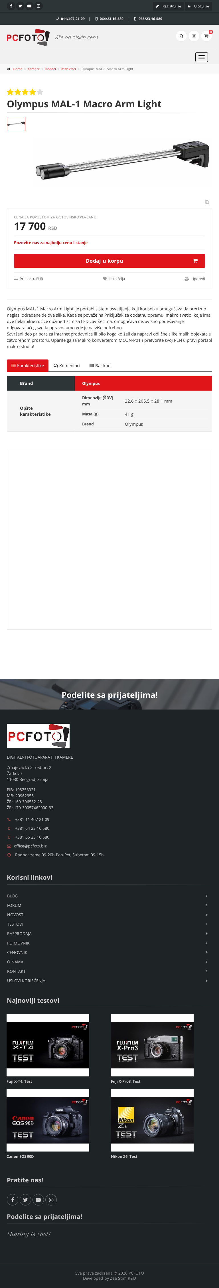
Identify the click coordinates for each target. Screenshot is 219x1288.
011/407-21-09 (72, 18)
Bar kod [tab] (103, 365)
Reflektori (68, 69)
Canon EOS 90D (20, 1156)
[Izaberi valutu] (194, 36)
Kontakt (16, 971)
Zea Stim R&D (123, 1278)
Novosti (16, 914)
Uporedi (197, 278)
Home (18, 69)
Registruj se (171, 6)
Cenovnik (17, 952)
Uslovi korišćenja (26, 980)
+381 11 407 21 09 (32, 819)
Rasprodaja (19, 933)
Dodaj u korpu (104, 260)
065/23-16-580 (150, 18)
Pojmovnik (18, 943)
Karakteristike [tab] (30, 365)
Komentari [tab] (69, 365)
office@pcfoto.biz (30, 846)
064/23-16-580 (111, 18)
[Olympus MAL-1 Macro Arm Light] (16, 124)
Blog (12, 896)
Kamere (33, 69)
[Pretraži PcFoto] (181, 36)
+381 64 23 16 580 (32, 828)
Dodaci (50, 69)
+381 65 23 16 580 (32, 837)
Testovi (15, 924)
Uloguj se (201, 6)
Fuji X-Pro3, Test (126, 1081)
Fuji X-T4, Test (19, 1081)
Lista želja (116, 278)
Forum (14, 905)
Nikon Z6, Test (124, 1156)
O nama (15, 962)
